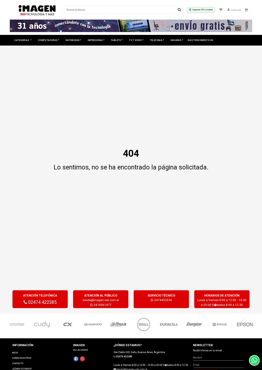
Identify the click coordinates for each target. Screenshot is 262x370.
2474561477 (102, 305)
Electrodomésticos (200, 40)
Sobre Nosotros (21, 358)
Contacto (18, 363)
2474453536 (162, 300)
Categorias (22, 40)
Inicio (15, 352)
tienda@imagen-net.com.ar (101, 300)
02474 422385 (42, 302)
